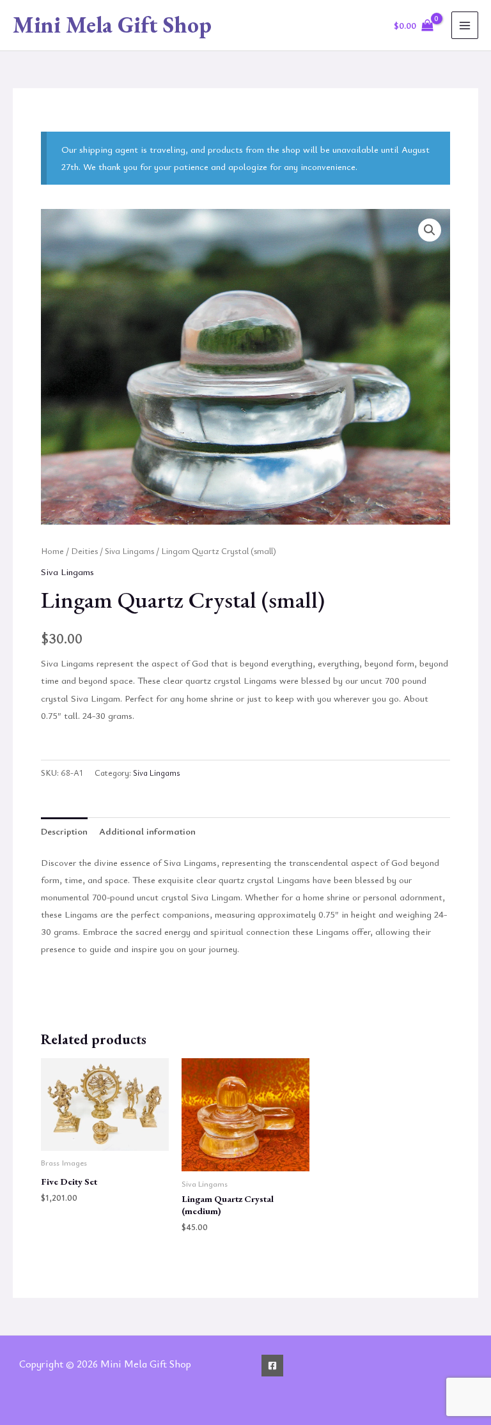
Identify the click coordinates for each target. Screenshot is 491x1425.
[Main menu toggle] (464, 25)
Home (52, 551)
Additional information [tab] (147, 831)
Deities (84, 551)
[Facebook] (272, 1365)
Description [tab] (64, 831)
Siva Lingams (129, 551)
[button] (429, 230)
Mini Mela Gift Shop (112, 25)
